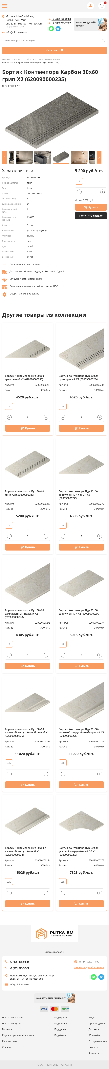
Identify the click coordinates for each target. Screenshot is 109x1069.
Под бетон (60, 1035)
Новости (93, 1047)
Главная (6, 59)
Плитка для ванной (12, 1017)
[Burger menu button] (4, 6)
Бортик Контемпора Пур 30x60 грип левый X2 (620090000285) (24, 377)
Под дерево (60, 1029)
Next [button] (99, 157)
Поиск (103, 40)
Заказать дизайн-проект (89, 967)
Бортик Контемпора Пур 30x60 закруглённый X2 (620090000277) (79, 612)
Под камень (60, 1023)
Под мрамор (61, 1017)
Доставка (94, 1029)
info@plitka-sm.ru (16, 32)
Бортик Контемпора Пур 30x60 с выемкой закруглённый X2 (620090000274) (25, 851)
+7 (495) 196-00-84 (61, 19)
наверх (100, 1038)
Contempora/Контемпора (47, 59)
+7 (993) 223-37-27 (61, 23)
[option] (51, 120)
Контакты (94, 1053)
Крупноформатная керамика (18, 1035)
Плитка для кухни (11, 1023)
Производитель (97, 1023)
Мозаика (7, 1029)
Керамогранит (10, 1041)
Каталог (18, 59)
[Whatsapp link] (51, 28)
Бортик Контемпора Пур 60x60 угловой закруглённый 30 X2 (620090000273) (78, 851)
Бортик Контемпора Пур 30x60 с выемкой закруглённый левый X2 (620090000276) (27, 733)
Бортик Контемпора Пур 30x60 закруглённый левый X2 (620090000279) (78, 495)
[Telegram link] (58, 28)
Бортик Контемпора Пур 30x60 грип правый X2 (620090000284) (78, 377)
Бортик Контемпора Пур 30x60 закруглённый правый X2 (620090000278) (24, 614)
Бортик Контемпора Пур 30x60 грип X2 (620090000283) (24, 493)
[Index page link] (54, 933)
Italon (28, 59)
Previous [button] (4, 157)
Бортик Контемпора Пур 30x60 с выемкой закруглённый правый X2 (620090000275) (81, 733)
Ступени (6, 1047)
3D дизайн (94, 1035)
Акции (92, 1017)
